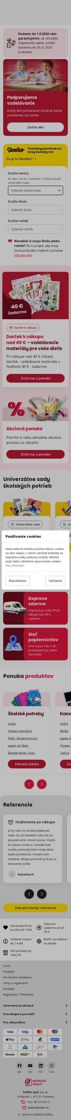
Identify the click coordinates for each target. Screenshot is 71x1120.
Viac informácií (15, 565)
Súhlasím (55, 581)
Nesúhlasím (17, 581)
